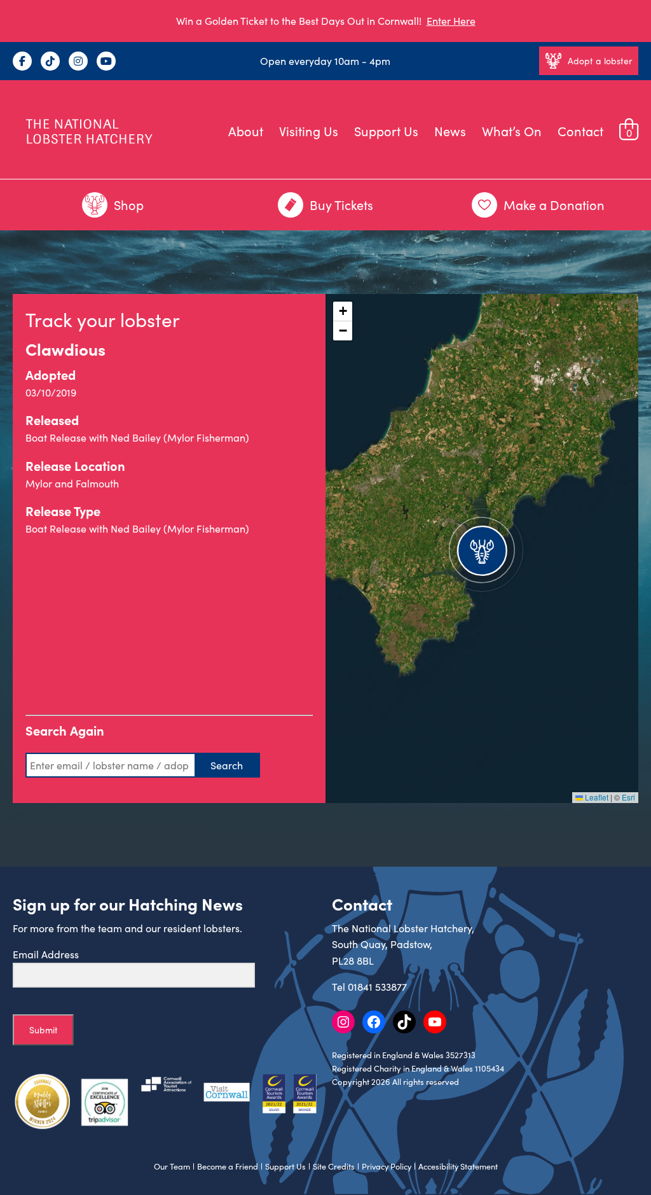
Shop (129, 204)
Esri (628, 797)
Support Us (386, 130)
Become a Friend (227, 1166)
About (245, 130)
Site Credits (334, 1166)
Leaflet (595, 797)
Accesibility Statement (458, 1166)
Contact (580, 130)
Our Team (172, 1166)
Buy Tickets (341, 204)
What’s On (512, 130)
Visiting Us (308, 130)
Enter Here (451, 20)
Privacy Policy (386, 1166)
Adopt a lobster (600, 61)
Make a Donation (554, 204)
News (450, 130)
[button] (481, 548)
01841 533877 (377, 986)
